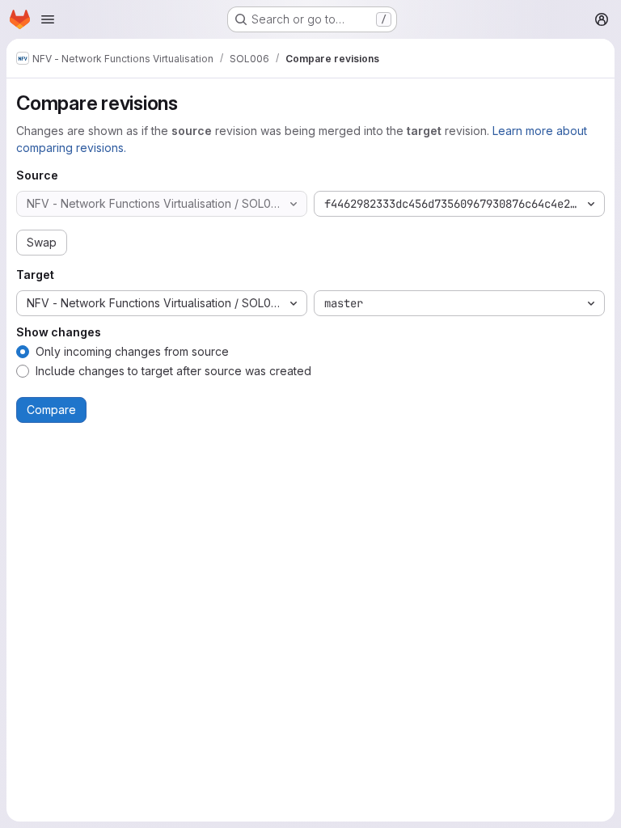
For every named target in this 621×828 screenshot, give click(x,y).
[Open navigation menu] (48, 19)
